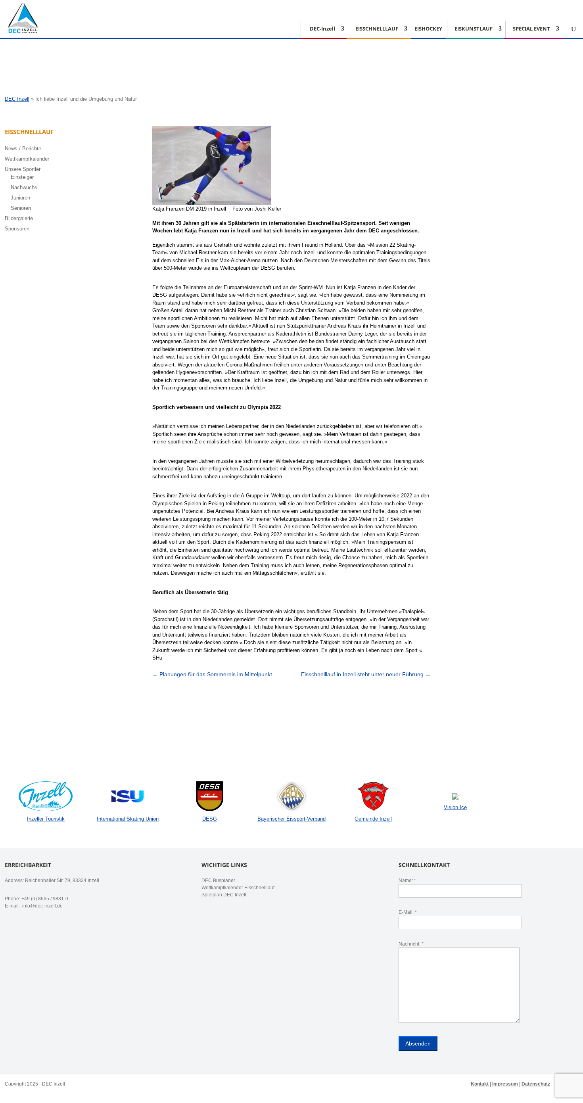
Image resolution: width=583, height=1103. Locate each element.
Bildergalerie (19, 218)
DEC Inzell (17, 99)
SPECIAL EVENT (531, 29)
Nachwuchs (24, 187)
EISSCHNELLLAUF (376, 29)
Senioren (21, 208)
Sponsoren (17, 229)
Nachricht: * (411, 944)
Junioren (20, 198)
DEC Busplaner (218, 880)
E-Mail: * (408, 912)
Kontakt (480, 1084)
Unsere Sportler (22, 169)
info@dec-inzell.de (42, 906)
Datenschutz (536, 1084)
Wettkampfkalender (27, 159)
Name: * (407, 880)
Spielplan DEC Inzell (223, 895)
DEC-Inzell (322, 29)
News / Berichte (23, 149)
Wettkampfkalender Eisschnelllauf (237, 887)
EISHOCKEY (428, 29)
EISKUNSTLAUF (474, 29)
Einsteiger (22, 177)
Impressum (505, 1084)
